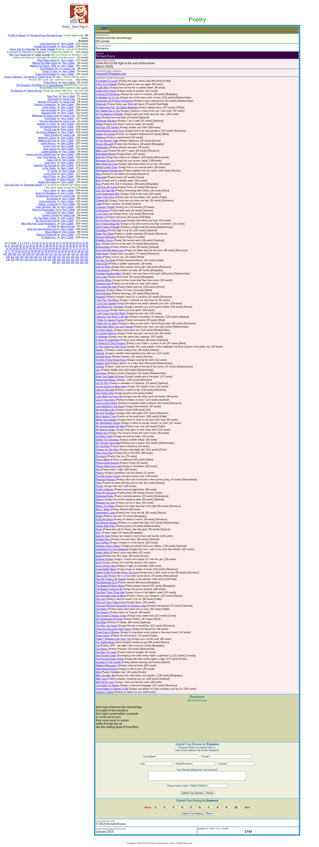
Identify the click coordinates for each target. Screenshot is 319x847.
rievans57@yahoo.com (111, 73)
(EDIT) (104, 28)
